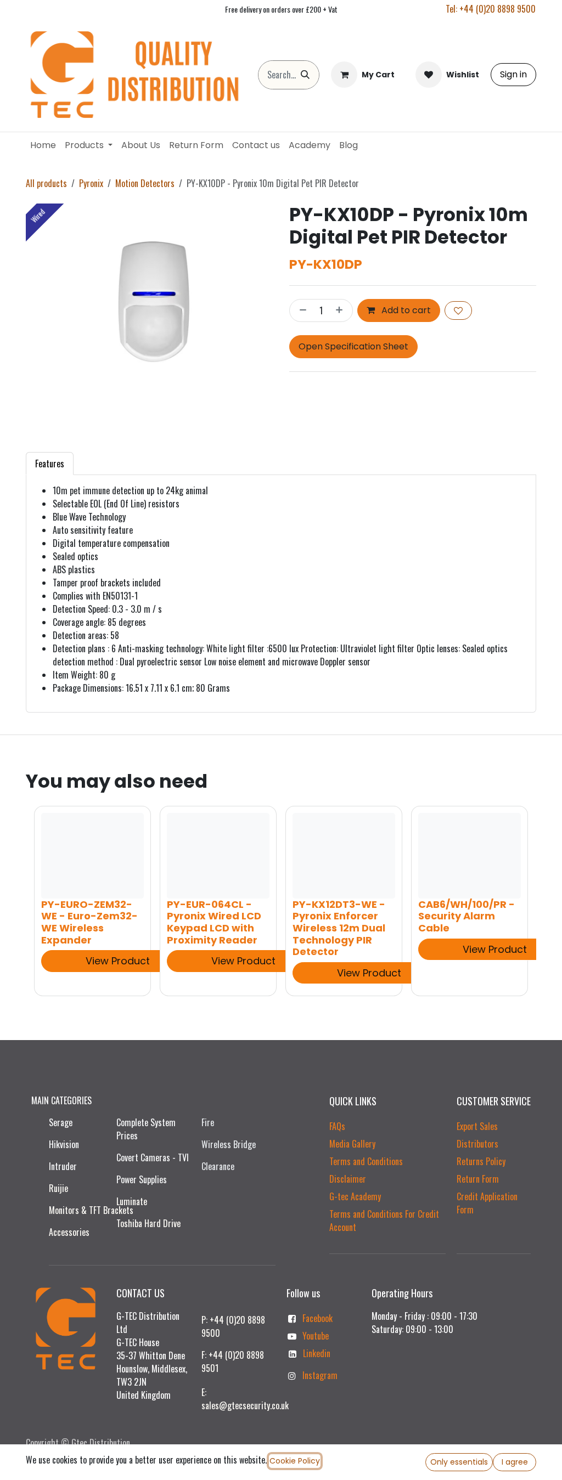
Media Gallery (352, 1143)
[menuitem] (43, 145)
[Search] (305, 75)
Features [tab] (49, 463)
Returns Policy (481, 1161)
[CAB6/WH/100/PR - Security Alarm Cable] (469, 856)
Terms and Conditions (366, 1161)
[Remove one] (301, 310)
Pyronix (91, 183)
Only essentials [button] (459, 1461)
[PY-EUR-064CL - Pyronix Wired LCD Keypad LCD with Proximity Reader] (218, 856)
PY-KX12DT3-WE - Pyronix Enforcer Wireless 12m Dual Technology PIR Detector (339, 927)
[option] (281, 901)
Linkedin (316, 1353)
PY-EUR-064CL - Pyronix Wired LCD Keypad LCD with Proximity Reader (214, 921)
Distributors (477, 1143)
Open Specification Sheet (353, 346)
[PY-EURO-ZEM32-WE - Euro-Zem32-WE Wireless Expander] (92, 856)
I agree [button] (515, 1461)
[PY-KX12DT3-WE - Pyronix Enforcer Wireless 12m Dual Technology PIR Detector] (344, 856)
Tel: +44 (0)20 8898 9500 (491, 8)
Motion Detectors (145, 183)
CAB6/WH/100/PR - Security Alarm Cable (466, 915)
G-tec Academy (355, 1196)
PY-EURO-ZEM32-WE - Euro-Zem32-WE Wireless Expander (89, 921)
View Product (118, 961)
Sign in (513, 74)
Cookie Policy (294, 1460)
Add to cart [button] (405, 310)
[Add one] (341, 310)
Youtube (315, 1335)
